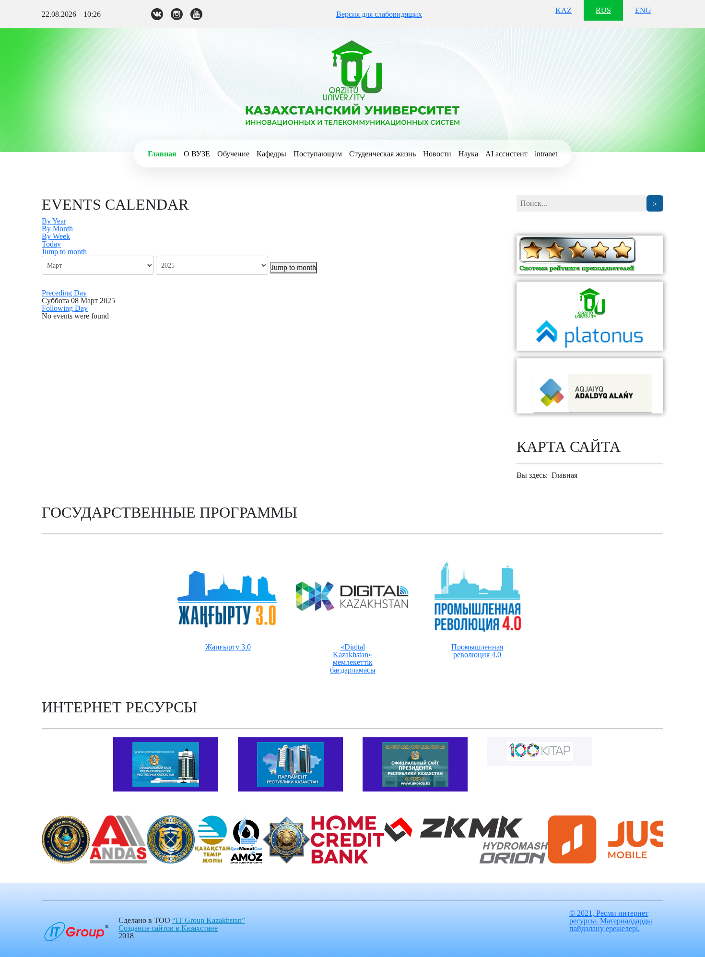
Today (51, 244)
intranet (546, 154)
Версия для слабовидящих (379, 14)
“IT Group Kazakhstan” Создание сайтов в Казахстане (181, 924)
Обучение (233, 154)
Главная (162, 154)
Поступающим (318, 154)
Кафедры (271, 154)
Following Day (65, 308)
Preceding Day (64, 293)
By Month (57, 228)
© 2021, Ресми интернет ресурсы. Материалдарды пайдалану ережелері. (610, 921)
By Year (54, 221)
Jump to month (64, 252)
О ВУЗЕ (197, 154)
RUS (603, 10)
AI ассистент (506, 154)
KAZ (563, 10)
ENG (643, 10)
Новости (437, 154)
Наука (468, 154)
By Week (56, 236)
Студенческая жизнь (382, 154)
